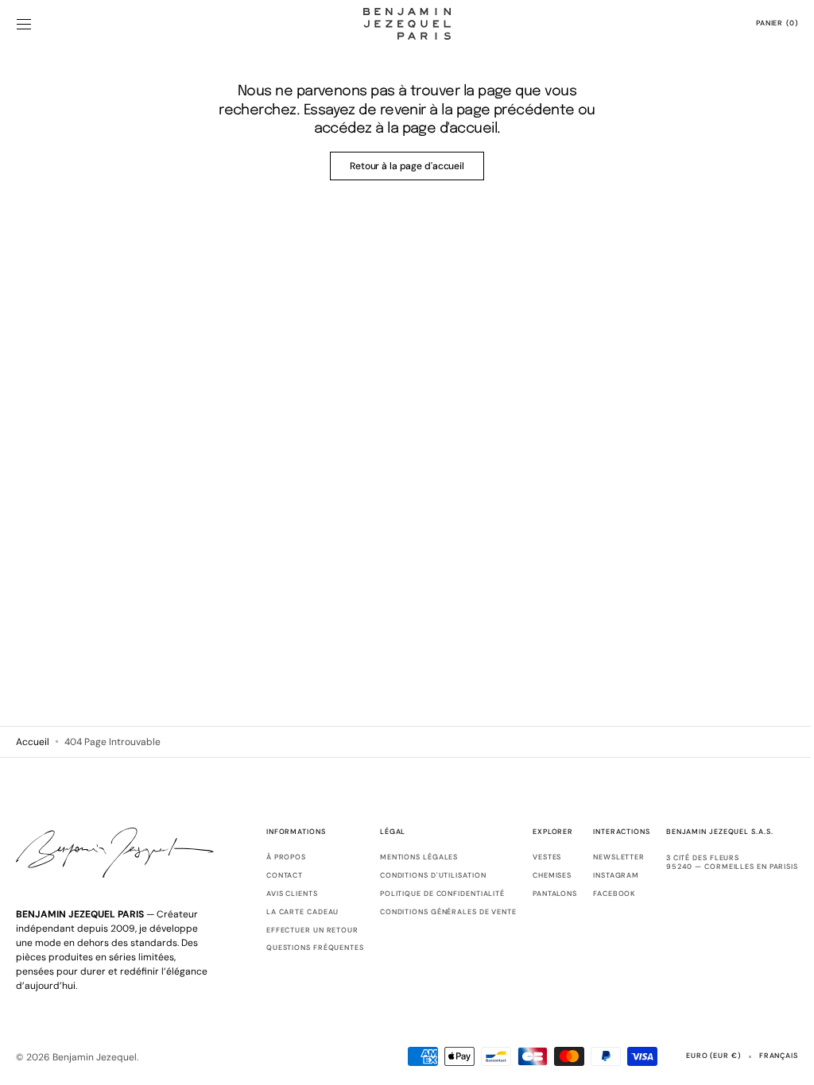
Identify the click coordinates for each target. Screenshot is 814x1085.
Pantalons (543, 893)
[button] (23, 23)
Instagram (604, 875)
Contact (272, 875)
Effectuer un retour (300, 930)
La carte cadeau (291, 912)
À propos (274, 857)
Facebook (602, 893)
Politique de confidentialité (430, 893)
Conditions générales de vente (436, 912)
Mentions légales (407, 857)
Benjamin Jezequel (94, 1057)
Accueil (32, 742)
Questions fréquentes (303, 947)
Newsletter (607, 857)
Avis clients (280, 893)
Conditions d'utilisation (421, 875)
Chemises (540, 875)
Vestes (535, 857)
